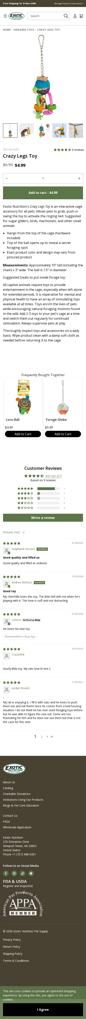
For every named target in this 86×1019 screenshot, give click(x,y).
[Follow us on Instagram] (14, 873)
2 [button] (41, 736)
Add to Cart (23, 434)
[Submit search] (66, 16)
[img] (11, 543)
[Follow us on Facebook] (6, 873)
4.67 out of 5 (53, 476)
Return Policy (11, 947)
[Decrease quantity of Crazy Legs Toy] (6, 178)
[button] (63, 150)
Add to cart (43, 192)
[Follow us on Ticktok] (22, 873)
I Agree (43, 1009)
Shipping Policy (12, 954)
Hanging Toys (24, 29)
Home (7, 29)
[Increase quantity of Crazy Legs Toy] (79, 178)
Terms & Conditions (16, 961)
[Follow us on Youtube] (31, 873)
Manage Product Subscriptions (68, 3)
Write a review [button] (43, 518)
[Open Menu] (4, 16)
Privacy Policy (12, 939)
